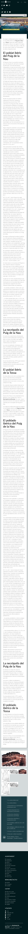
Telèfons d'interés (10, 902)
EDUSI (7, 873)
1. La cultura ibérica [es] (12, 800)
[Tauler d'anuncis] (2, 12)
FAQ (25, 2)
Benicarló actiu (11, 880)
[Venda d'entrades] (10, 12)
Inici (2, 27)
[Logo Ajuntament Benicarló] (5, 2)
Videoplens (8, 875)
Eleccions (8, 867)
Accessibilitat (11, 928)
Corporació (8, 859)
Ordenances (9, 864)
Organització (9, 860)
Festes (7, 898)
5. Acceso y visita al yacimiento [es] (15, 831)
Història (13, 27)
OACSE (8, 862)
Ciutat (7, 889)
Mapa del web (10, 912)
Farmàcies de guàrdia (10, 901)
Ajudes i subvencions (11, 868)
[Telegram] (2, 8)
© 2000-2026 (8, 925)
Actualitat (8, 885)
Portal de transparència (11, 870)
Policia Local (9, 876)
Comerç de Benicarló (10, 893)
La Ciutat (7, 27)
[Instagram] (9, 5)
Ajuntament (9, 856)
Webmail (9, 914)
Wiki (8, 917)
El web (8, 919)
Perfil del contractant (10, 865)
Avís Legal (13, 927)
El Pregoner (9, 884)
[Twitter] (4, 5)
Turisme (8, 894)
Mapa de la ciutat (10, 891)
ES (21, 2)
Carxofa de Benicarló (10, 896)
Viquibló (8, 904)
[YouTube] (7, 5)
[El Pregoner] (5, 12)
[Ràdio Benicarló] (7, 12)
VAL (18, 2)
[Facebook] (2, 5)
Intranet (8, 915)
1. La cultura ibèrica (11, 803)
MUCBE (8, 882)
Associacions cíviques (11, 899)
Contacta (17, 928)
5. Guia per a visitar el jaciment (14, 834)
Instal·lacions (9, 872)
